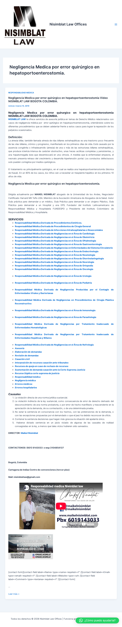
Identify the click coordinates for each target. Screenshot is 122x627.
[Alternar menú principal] (116, 24)
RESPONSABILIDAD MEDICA (21, 93)
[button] (97, 620)
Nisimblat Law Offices (68, 24)
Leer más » (13, 594)
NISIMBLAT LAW (17, 119)
